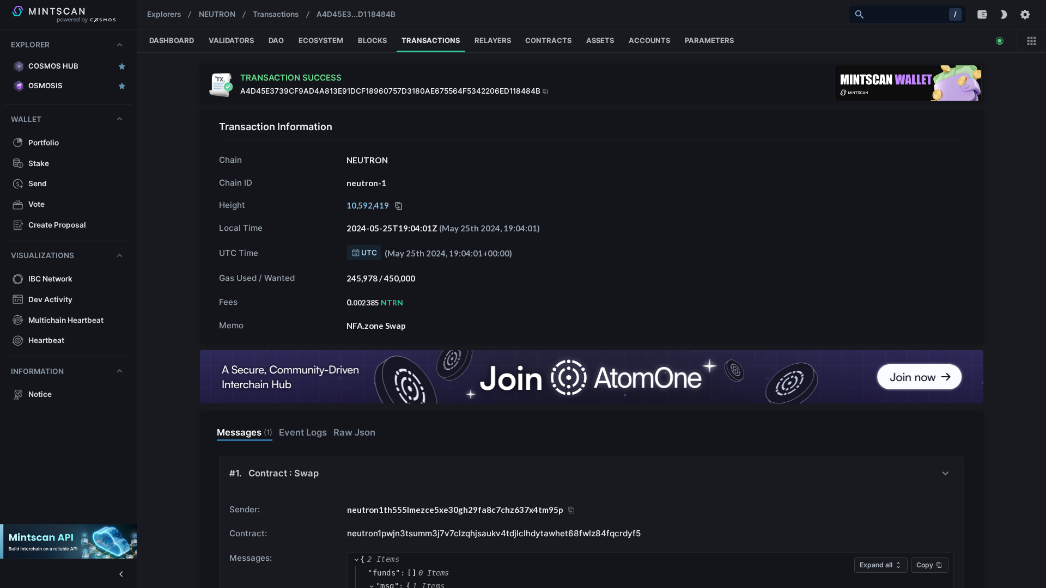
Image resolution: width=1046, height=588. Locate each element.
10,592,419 (367, 205)
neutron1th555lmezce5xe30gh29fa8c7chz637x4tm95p (455, 509)
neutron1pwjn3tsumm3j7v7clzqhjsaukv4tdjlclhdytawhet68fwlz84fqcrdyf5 (494, 533)
